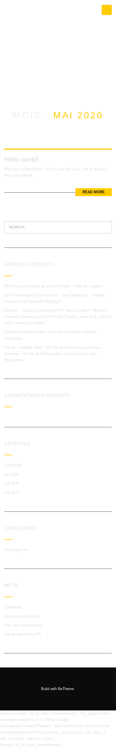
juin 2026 (11, 474)
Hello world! (21, 159)
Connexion (12, 607)
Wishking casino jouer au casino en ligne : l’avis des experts (53, 286)
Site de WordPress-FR (22, 634)
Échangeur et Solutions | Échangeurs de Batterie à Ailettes (22, 42)
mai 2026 (11, 483)
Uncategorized (16, 550)
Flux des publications (21, 616)
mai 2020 (11, 492)
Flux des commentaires (23, 625)
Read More (93, 192)
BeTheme (66, 689)
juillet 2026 (13, 465)
